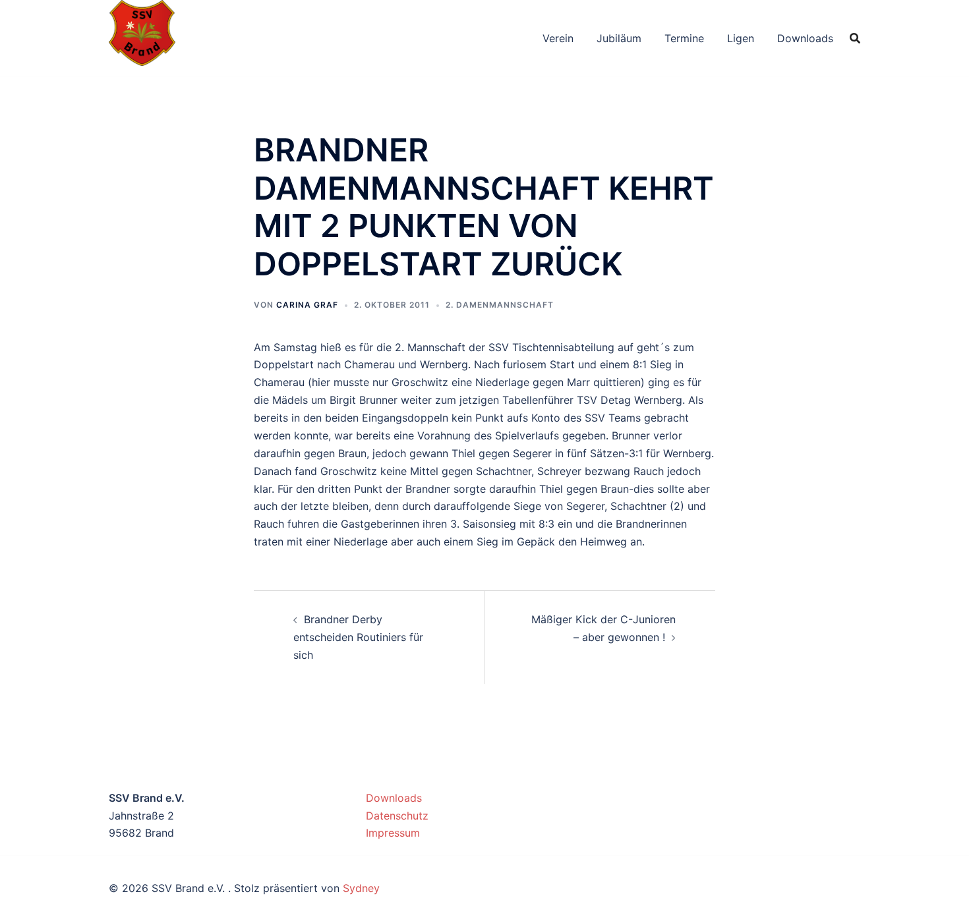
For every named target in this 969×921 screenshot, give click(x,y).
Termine (684, 38)
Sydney (361, 888)
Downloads (805, 38)
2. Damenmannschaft (500, 305)
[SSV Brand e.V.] (142, 36)
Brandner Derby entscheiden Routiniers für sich (358, 637)
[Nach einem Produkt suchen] (855, 38)
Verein (558, 38)
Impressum (393, 832)
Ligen (740, 38)
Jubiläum (619, 38)
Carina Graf (307, 305)
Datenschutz (397, 815)
